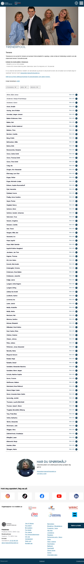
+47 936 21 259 (41, 473)
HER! (18, 81)
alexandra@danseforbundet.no (30, 73)
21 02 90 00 (14, 540)
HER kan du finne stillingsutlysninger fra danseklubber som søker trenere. (28, 76)
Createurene (80, 561)
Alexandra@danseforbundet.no (46, 471)
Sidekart (42, 561)
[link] (76, 3)
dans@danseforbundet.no (10, 543)
